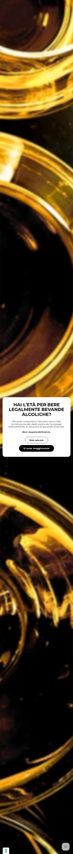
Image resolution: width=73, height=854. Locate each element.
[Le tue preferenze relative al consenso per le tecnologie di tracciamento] (6, 851)
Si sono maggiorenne (36, 448)
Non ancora (36, 440)
